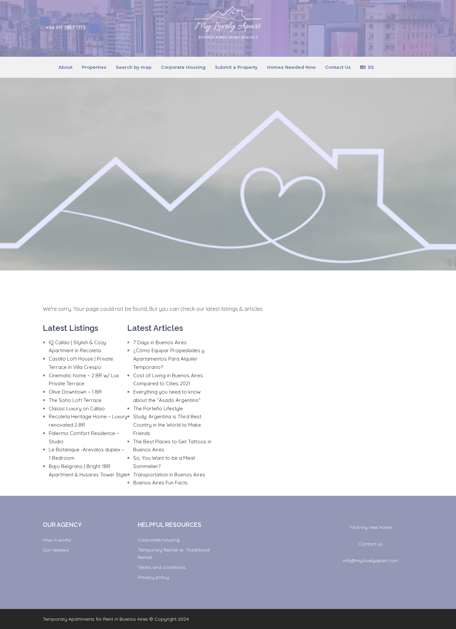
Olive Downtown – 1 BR (75, 392)
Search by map (134, 67)
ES (371, 67)
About (65, 67)
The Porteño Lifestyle (158, 408)
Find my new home (371, 527)
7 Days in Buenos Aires (160, 342)
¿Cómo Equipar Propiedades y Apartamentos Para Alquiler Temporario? (168, 358)
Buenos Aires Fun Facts (160, 482)
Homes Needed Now (291, 67)
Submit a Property (236, 67)
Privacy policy (153, 577)
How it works (57, 540)
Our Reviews (399, 619)
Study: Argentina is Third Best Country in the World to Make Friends (167, 424)
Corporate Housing (183, 67)
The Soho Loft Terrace (75, 400)
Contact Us (338, 67)
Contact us (371, 544)
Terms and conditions (162, 567)
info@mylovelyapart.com (371, 561)
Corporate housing (159, 540)
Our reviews (56, 550)
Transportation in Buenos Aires (169, 474)
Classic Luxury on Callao (77, 408)
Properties (94, 67)
